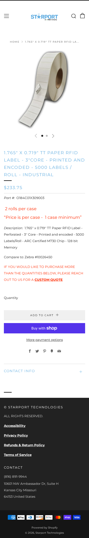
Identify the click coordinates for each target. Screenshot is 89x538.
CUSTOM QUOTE (49, 280)
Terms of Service (18, 455)
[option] (44, 89)
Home (14, 41)
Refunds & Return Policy (24, 445)
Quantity (11, 298)
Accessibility (14, 426)
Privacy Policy (16, 435)
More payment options (44, 340)
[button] (42, 136)
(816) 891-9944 (15, 476)
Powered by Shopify (45, 527)
